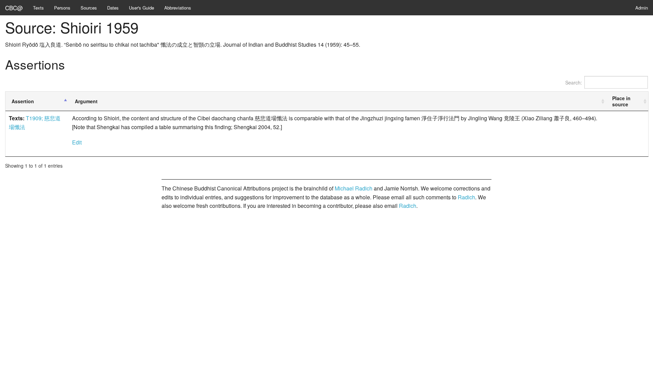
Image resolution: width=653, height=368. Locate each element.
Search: (573, 82)
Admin (641, 7)
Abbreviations (177, 7)
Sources (89, 7)
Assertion (23, 101)
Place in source (621, 101)
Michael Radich (353, 188)
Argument (86, 101)
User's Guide (141, 7)
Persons (62, 7)
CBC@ (14, 7)
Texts (38, 7)
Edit (77, 142)
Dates (113, 7)
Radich (466, 197)
